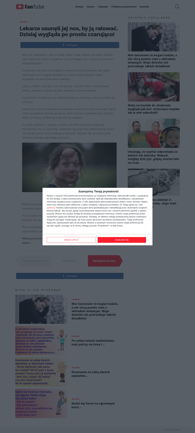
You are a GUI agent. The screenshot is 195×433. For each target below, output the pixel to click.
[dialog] (97, 216)
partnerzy (51, 208)
